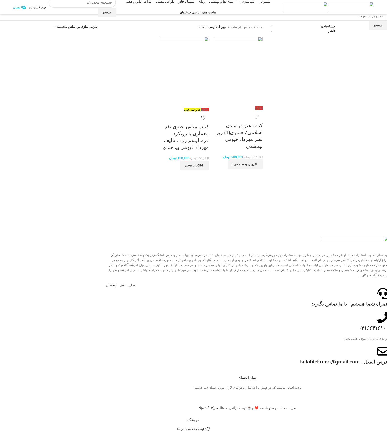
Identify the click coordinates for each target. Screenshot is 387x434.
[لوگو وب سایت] (351, 7)
